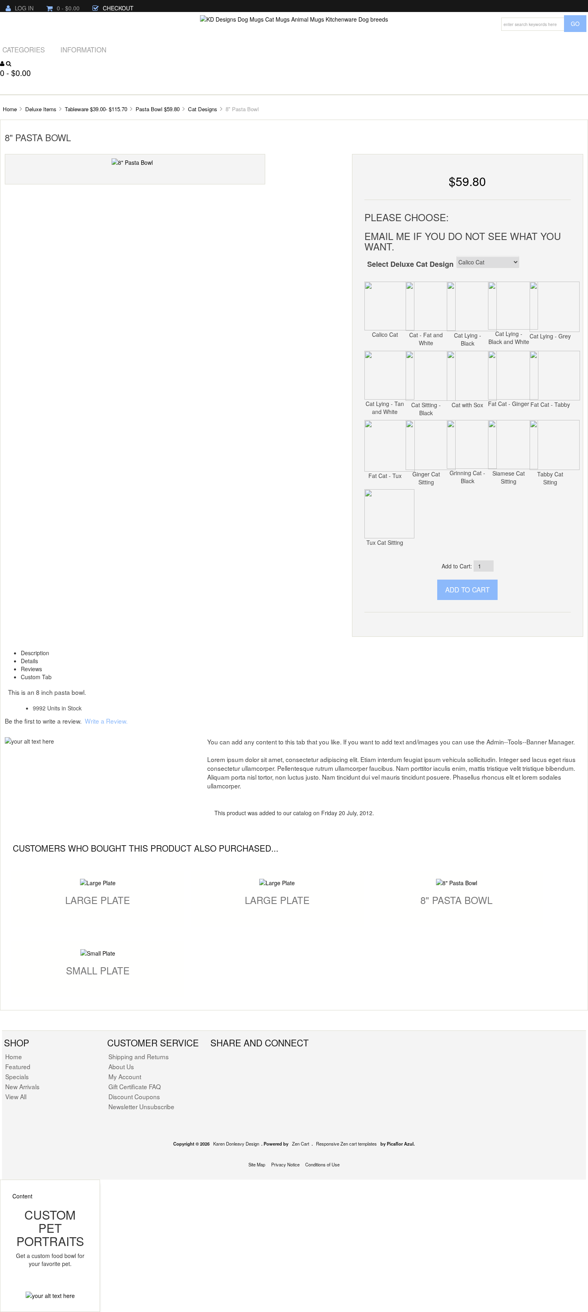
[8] (132, 162)
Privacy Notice (285, 1164)
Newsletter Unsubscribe (141, 1106)
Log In (24, 8)
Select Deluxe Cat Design (410, 264)
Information (83, 49)
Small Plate (98, 970)
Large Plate (97, 900)
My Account (124, 1076)
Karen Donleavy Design (236, 1143)
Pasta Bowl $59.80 (158, 109)
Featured (17, 1066)
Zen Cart (300, 1143)
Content (22, 1196)
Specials (17, 1076)
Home (10, 109)
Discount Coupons (134, 1096)
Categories (23, 49)
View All (15, 1096)
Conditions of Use (322, 1164)
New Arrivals (22, 1086)
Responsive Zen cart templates (346, 1143)
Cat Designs (202, 109)
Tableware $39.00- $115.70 (96, 109)
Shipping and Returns (138, 1056)
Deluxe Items (40, 109)
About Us (121, 1066)
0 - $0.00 (68, 8)
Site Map (256, 1164)
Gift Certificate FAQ (134, 1086)
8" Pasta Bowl (456, 900)
